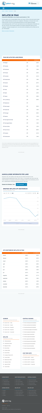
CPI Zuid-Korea (6, 129)
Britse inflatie (6, 348)
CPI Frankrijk (5, 76)
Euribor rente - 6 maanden (9, 329)
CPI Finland (5, 72)
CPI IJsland (5, 86)
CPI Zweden (5, 133)
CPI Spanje (5, 116)
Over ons (8, 405)
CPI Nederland (6, 102)
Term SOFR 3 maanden (20, 384)
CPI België (5, 62)
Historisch (11, 11)
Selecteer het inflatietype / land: (8, 184)
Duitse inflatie (6, 352)
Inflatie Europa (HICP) (32, 393)
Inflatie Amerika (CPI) (19, 392)
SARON (4, 390)
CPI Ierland (5, 82)
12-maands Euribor (6, 384)
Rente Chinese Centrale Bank (29, 334)
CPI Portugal (5, 113)
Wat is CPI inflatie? (19, 390)
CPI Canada (5, 66)
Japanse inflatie (7, 364)
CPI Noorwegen (6, 106)
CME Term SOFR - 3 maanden (29, 359)
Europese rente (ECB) (32, 384)
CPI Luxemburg (6, 99)
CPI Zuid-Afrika (6, 126)
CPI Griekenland (6, 79)
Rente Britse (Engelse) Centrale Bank (30, 329)
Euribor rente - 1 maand (8, 325)
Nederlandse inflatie (8, 359)
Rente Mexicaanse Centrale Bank (30, 341)
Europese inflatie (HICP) (8, 355)
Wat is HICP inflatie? (32, 392)
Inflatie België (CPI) (19, 393)
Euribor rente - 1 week (8, 322)
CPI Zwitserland (6, 136)
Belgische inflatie (7, 345)
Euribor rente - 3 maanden (9, 327)
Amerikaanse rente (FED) (33, 381)
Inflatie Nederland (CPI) (20, 395)
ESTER (4, 392)
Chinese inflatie (7, 350)
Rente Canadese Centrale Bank (29, 332)
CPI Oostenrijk (6, 109)
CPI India (5, 89)
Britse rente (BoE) (32, 383)
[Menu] (3, 8)
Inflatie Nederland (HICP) (33, 395)
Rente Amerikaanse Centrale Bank (30, 322)
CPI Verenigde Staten (7, 123)
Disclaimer (4, 405)
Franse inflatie (7, 357)
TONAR (4, 395)
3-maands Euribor (6, 383)
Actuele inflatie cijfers (32, 390)
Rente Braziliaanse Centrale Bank (30, 327)
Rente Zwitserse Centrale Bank (29, 348)
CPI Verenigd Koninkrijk (8, 119)
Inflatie (6, 11)
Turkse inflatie (6, 366)
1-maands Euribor (6, 381)
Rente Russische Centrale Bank (29, 343)
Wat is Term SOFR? (19, 381)
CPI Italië (5, 92)
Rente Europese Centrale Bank (29, 336)
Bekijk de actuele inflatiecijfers (8, 31)
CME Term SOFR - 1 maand (29, 357)
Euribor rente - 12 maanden (9, 332)
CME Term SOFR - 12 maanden (29, 364)
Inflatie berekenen (7, 341)
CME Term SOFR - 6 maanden (29, 362)
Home (3, 11)
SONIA (4, 393)
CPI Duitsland (6, 69)
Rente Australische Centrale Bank (30, 325)
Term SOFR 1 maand (19, 383)
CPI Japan (5, 96)
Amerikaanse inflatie (8, 343)
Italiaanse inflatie (7, 362)
